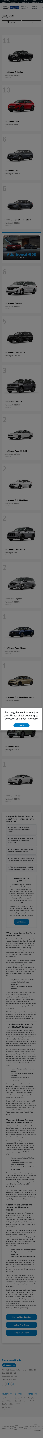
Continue (21, 725)
